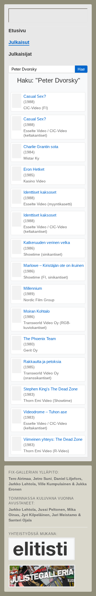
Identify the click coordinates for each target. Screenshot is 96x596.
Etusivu (17, 30)
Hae (81, 69)
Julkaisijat (20, 54)
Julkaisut (19, 42)
